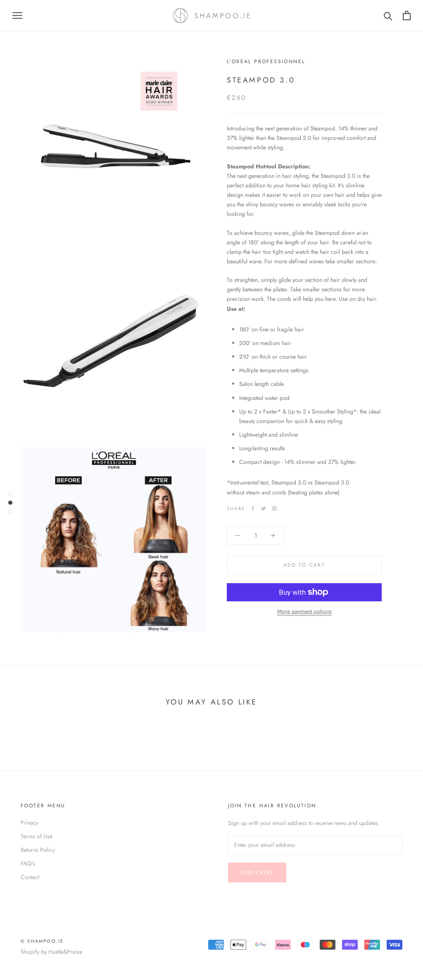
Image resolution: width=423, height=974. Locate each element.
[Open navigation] (17, 15)
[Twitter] (263, 508)
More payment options (304, 611)
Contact (30, 877)
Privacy (29, 822)
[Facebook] (252, 508)
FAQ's (28, 863)
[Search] (388, 15)
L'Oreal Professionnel (266, 61)
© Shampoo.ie (42, 941)
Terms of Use (36, 836)
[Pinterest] (274, 508)
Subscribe (257, 872)
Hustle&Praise (65, 952)
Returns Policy (38, 850)
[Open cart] (407, 15)
